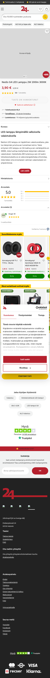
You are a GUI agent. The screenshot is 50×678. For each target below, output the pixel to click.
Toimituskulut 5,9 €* (26, 448)
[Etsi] (45, 16)
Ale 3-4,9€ (15, 405)
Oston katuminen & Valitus (13, 591)
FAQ (4, 542)
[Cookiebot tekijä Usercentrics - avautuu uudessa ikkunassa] (36, 308)
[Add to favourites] (47, 31)
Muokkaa (23, 368)
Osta (12, 276)
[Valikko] (2, 9)
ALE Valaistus (38, 24)
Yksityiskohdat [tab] (25, 315)
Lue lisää (25, 171)
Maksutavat (7, 594)
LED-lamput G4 (33, 405)
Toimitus (6, 585)
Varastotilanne (8, 597)
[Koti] (25, 9)
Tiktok (5, 634)
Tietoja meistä (8, 536)
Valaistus (10, 398)
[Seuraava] (48, 258)
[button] (25, 207)
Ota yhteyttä (7, 588)
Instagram (6, 630)
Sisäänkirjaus (8, 539)
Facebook (6, 627)
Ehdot (5, 579)
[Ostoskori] (46, 9)
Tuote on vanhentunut (25, 99)
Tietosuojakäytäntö (10, 582)
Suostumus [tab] (8, 315)
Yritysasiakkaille (9, 607)
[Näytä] (48, 179)
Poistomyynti (7, 24)
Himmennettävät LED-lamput (32, 398)
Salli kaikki (25, 359)
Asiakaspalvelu (8, 557)
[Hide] (48, 127)
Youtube (6, 624)
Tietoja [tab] (41, 315)
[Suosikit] (40, 9)
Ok (40, 470)
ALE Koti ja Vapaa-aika (23, 24)
